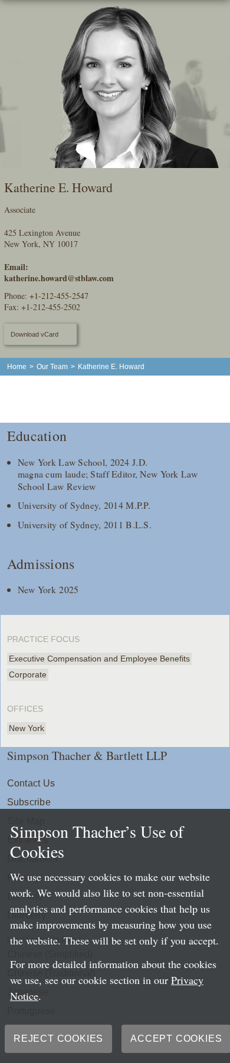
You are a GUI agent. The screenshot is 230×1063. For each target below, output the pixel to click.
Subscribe (29, 802)
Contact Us (31, 783)
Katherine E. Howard (111, 367)
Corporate (28, 674)
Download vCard (34, 334)
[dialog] (115, 936)
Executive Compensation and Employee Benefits (99, 658)
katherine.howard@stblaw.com (59, 278)
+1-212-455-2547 (58, 295)
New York (26, 728)
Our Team (52, 367)
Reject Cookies (58, 1039)
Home (17, 367)
